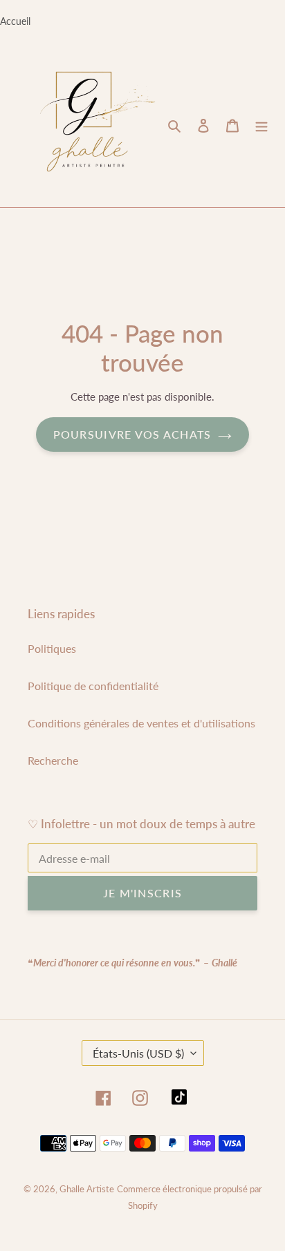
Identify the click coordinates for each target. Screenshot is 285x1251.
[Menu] (261, 125)
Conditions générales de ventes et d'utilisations (141, 722)
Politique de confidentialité (93, 685)
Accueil (15, 21)
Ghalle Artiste (86, 1188)
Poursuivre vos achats (132, 434)
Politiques (52, 648)
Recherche (53, 760)
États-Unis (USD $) (138, 1053)
